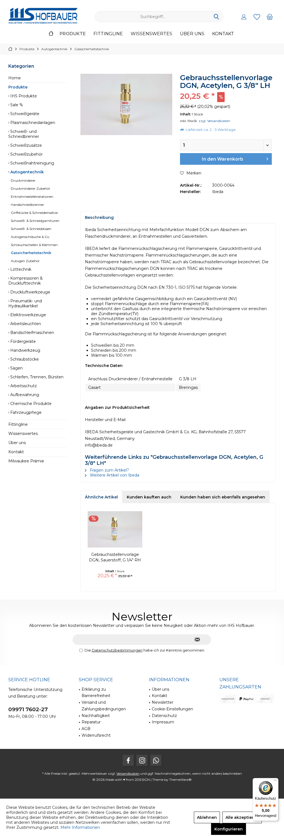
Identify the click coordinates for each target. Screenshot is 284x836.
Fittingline (18, 424)
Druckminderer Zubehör (30, 188)
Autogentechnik (26, 171)
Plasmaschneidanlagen (32, 122)
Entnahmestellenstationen (31, 196)
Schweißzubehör (26, 154)
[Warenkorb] (270, 16)
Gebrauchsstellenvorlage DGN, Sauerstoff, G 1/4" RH (115, 557)
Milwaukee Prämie (26, 460)
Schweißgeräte (24, 113)
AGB (86, 728)
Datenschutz (164, 715)
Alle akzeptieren (242, 817)
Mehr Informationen (80, 827)
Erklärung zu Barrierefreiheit (96, 692)
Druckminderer (23, 180)
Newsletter (162, 702)
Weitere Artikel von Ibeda (114, 475)
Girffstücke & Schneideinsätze (34, 213)
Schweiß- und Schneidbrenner (23, 134)
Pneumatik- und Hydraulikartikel (25, 303)
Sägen (16, 368)
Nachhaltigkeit (96, 715)
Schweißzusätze (25, 145)
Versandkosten (128, 773)
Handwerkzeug (24, 350)
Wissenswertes (23, 433)
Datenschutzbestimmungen (117, 650)
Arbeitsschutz (23, 385)
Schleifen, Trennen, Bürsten (36, 376)
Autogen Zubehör (25, 261)
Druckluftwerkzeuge (29, 292)
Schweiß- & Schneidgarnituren (34, 221)
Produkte (17, 87)
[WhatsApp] (155, 760)
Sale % (16, 104)
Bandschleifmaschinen (31, 332)
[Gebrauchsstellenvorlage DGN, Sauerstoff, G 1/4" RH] (115, 529)
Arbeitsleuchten (25, 323)
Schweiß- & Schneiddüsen (30, 229)
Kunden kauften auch (149, 497)
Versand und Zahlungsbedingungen (104, 705)
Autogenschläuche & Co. (30, 237)
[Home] (51, 34)
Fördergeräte (22, 341)
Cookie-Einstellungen (172, 708)
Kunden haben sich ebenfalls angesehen (222, 497)
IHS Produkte (23, 95)
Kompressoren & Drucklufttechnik (25, 281)
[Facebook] (128, 760)
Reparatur (91, 722)
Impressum (163, 722)
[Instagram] (142, 760)
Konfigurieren (228, 829)
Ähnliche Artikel (101, 497)
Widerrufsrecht (96, 735)
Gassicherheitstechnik (30, 253)
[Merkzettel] (257, 16)
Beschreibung (99, 217)
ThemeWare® (180, 779)
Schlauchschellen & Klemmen (34, 245)
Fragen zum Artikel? (109, 470)
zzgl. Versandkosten (214, 121)
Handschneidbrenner (27, 204)
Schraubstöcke (24, 359)
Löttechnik (20, 269)
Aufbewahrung (24, 394)
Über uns (17, 442)
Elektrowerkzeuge (27, 314)
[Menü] (275, 781)
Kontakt (16, 451)
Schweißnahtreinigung (31, 163)
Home (14, 77)
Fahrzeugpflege (25, 412)
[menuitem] (270, 16)
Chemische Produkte (30, 403)
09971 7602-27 (28, 709)
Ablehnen (207, 817)
